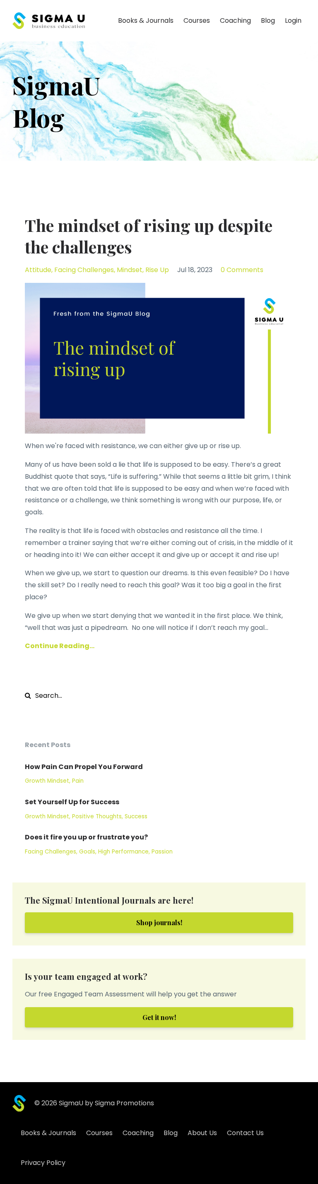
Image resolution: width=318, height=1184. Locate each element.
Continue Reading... (59, 646)
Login (293, 20)
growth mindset (47, 781)
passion (162, 852)
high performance (123, 852)
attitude (38, 270)
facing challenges (84, 270)
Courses (196, 20)
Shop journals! (159, 922)
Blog (268, 20)
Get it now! (159, 1017)
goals (87, 852)
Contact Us (245, 1133)
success (136, 816)
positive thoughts (97, 816)
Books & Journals (145, 20)
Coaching (235, 20)
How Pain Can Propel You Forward (84, 767)
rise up (157, 270)
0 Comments (242, 270)
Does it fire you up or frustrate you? (86, 837)
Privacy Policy (43, 1162)
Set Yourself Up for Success (72, 802)
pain (78, 781)
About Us (202, 1133)
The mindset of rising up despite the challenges (148, 236)
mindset (129, 270)
